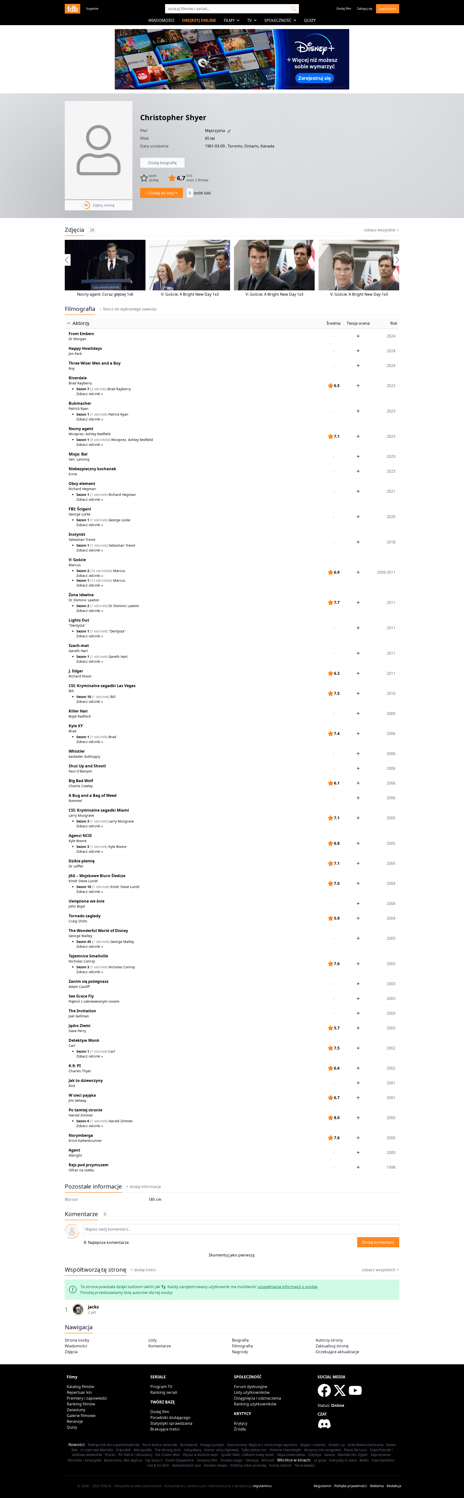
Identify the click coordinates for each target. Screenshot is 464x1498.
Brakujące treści (165, 1429)
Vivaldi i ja (336, 1444)
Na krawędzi (305, 1465)
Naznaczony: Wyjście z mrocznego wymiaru (262, 1444)
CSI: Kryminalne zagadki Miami (99, 810)
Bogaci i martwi (313, 1444)
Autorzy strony (329, 1340)
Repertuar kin (79, 1392)
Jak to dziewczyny (86, 1080)
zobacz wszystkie (379, 230)
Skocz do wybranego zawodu (130, 309)
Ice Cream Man (167, 1454)
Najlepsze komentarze (108, 1242)
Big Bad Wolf (81, 780)
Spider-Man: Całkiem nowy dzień (247, 1454)
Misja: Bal (78, 454)
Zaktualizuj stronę (332, 1346)
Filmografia (80, 309)
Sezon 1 (82, 414)
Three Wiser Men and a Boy (95, 363)
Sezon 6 (82, 1121)
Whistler (77, 751)
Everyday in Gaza (343, 1460)
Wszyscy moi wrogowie (322, 1449)
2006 (391, 768)
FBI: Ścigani (80, 509)
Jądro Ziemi (79, 1025)
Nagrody (240, 1351)
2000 (391, 1152)
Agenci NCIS (80, 835)
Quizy (310, 20)
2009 (391, 713)
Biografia (240, 1340)
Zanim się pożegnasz (89, 981)
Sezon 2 (82, 570)
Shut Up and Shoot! (87, 766)
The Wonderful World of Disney (98, 930)
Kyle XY (76, 725)
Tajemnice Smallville (88, 956)
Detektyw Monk (84, 1040)
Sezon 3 (82, 821)
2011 (391, 673)
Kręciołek (123, 1449)
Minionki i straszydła (84, 1460)
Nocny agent (81, 428)
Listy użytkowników (252, 1392)
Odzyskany (192, 1449)
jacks (93, 1307)
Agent (74, 1150)
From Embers (81, 333)
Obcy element (82, 483)
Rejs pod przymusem (89, 1165)
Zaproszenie (380, 1454)
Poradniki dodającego (170, 1417)
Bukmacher (80, 403)
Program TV (161, 1386)
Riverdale (78, 378)
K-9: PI (75, 1065)
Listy (152, 1340)
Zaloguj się (364, 8)
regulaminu (262, 1485)
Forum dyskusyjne (250, 1386)
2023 (391, 456)
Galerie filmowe (81, 1415)
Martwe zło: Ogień (353, 1454)
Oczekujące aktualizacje (337, 1351)
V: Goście (77, 559)
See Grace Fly (81, 996)
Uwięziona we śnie (86, 901)
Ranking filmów (81, 1404)
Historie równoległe (285, 1449)
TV (249, 20)
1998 (391, 1167)
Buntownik (188, 1444)
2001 (391, 1083)
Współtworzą (95, 1269)
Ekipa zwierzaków (291, 1454)
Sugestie (92, 8)
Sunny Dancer (280, 1465)
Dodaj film (343, 8)
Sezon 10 (83, 696)
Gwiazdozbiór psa (186, 1465)
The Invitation (82, 1010)
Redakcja (394, 1485)
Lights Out (79, 620)
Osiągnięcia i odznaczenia (257, 1398)
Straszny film (207, 1460)
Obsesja (252, 1460)
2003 (391, 983)
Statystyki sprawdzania (171, 1423)
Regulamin (322, 1485)
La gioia (320, 1460)
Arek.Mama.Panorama (366, 1444)
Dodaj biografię (162, 162)
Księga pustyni (212, 1444)
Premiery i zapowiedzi (87, 1398)
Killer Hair (78, 711)
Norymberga (81, 1135)
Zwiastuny (76, 1409)
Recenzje (75, 1421)
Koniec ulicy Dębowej (221, 1449)
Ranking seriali (163, 1392)
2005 (391, 863)
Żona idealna (81, 594)
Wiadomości (161, 20)
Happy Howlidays (85, 348)
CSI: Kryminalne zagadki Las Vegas (102, 685)
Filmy (229, 20)
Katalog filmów (80, 1386)
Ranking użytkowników (255, 1404)
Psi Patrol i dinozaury (135, 1454)
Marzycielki (143, 1449)
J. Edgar (76, 671)
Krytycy (240, 1423)
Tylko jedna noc (254, 1449)
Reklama (377, 1485)
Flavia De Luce (355, 1449)
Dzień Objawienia (179, 1460)
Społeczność (277, 20)
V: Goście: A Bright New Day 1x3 (190, 294)
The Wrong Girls (168, 1449)
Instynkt (77, 534)
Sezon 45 (83, 941)
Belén (364, 1460)
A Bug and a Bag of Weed (92, 795)
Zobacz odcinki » (89, 393)
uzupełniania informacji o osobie (287, 1286)
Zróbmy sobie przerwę (248, 1465)
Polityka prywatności (350, 1485)
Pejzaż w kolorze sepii (200, 1454)
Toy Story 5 (153, 1460)
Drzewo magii (231, 1460)
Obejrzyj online (199, 20)
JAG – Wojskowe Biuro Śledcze (97, 875)
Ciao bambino (383, 1460)
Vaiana (329, 1454)
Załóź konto (387, 9)
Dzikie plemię (81, 861)
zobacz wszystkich (378, 1269)
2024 (391, 336)
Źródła (240, 1429)
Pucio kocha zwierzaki (159, 1444)
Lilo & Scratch (158, 1465)
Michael (267, 1460)
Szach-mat (79, 645)
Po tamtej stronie (85, 1110)
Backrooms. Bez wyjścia (123, 1460)
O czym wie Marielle (96, 1449)
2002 (391, 1068)
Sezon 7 (82, 389)
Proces (110, 1454)
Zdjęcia (74, 230)
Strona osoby (77, 1340)
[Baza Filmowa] (72, 8)
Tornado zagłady (85, 915)
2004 (391, 903)
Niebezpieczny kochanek (92, 468)
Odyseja (314, 1454)
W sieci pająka (82, 1095)
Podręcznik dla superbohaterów (113, 1444)
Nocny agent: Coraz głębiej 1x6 (105, 294)
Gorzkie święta (215, 1465)
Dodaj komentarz (378, 1242)
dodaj (145, 1186)
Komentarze (159, 1346)
